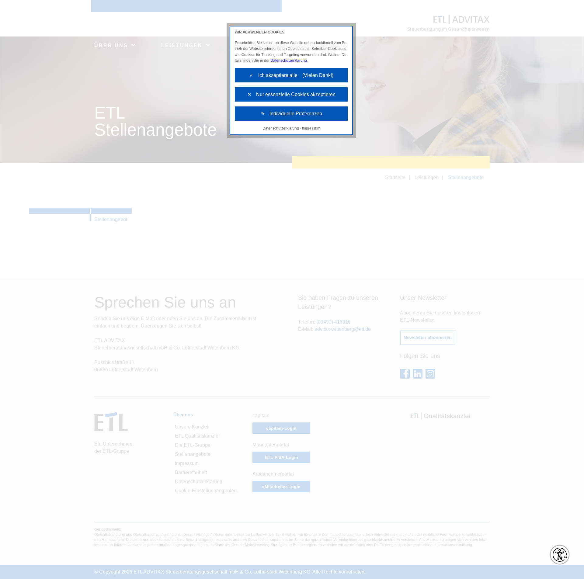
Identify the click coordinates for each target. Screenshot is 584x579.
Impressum (311, 128)
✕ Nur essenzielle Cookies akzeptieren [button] (291, 94)
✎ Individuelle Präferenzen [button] (291, 113)
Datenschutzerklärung (288, 60)
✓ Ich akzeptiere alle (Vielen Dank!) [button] (291, 75)
